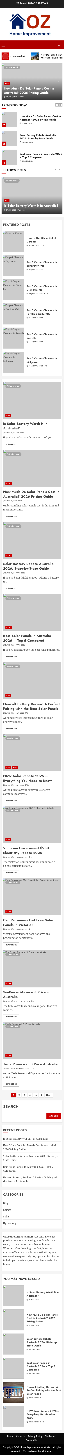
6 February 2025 (20, 857)
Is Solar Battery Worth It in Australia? (31, 205)
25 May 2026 (19, 210)
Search (11, 1106)
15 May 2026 (19, 97)
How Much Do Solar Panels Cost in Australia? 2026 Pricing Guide (29, 90)
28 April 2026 (27, 142)
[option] (32, 81)
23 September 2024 (21, 1001)
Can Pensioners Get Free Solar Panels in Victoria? (28, 922)
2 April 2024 (34, 246)
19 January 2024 (36, 318)
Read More (11, 444)
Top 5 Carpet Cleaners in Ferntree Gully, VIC (42, 312)
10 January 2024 (36, 366)
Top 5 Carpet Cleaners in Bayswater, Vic (42, 263)
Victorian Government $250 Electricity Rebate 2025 (26, 850)
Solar (7, 83)
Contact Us (31, 1440)
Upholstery (9, 1223)
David (8, 97)
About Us (20, 1436)
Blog (7, 200)
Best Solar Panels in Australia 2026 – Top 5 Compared (41, 155)
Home (10, 1436)
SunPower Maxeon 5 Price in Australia (26, 994)
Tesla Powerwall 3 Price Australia (30, 1064)
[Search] (58, 45)
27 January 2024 (36, 270)
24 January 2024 (36, 294)
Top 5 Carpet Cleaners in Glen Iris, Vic (42, 287)
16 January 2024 (36, 342)
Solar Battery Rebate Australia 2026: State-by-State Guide (38, 136)
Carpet (7, 1210)
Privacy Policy (35, 1436)
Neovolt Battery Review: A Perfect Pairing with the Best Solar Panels (31, 706)
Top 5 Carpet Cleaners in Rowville (42, 336)
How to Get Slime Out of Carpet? (41, 239)
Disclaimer (50, 1436)
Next (48, 1095)
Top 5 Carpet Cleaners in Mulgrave (42, 360)
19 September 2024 (21, 1069)
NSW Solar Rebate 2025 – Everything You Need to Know (27, 778)
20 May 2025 (18, 713)
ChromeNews (30, 1451)
